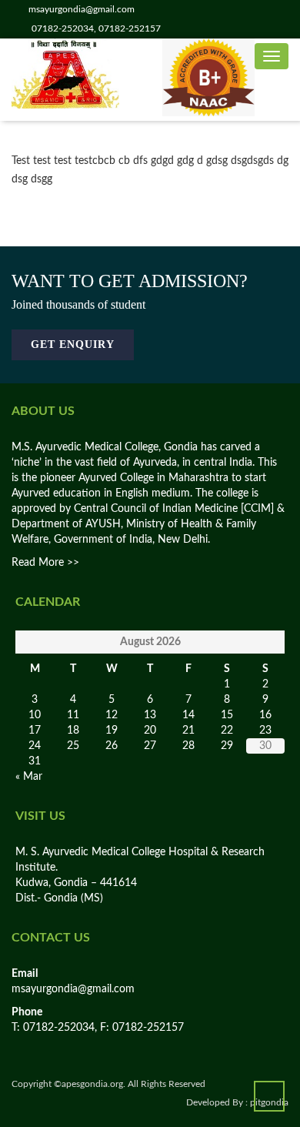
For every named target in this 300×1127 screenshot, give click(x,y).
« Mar (28, 776)
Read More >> (45, 562)
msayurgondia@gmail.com (73, 989)
